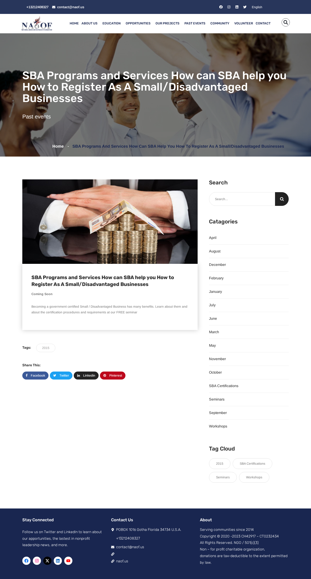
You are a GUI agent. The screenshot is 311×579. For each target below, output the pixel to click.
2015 (45, 348)
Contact (263, 23)
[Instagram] (228, 7)
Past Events (194, 23)
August (214, 251)
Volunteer (243, 23)
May (212, 345)
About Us (89, 23)
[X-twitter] (47, 561)
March (214, 332)
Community (219, 23)
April (213, 238)
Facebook (37, 375)
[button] (286, 22)
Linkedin (88, 375)
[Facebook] (220, 7)
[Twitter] (244, 7)
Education (111, 23)
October (215, 372)
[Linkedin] (236, 7)
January (215, 291)
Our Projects (167, 23)
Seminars (216, 399)
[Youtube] (68, 561)
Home (74, 23)
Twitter (64, 375)
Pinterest (115, 375)
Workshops (218, 426)
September (218, 413)
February (216, 278)
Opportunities (138, 23)
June (213, 318)
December (217, 265)
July (212, 305)
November (217, 359)
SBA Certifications (223, 386)
